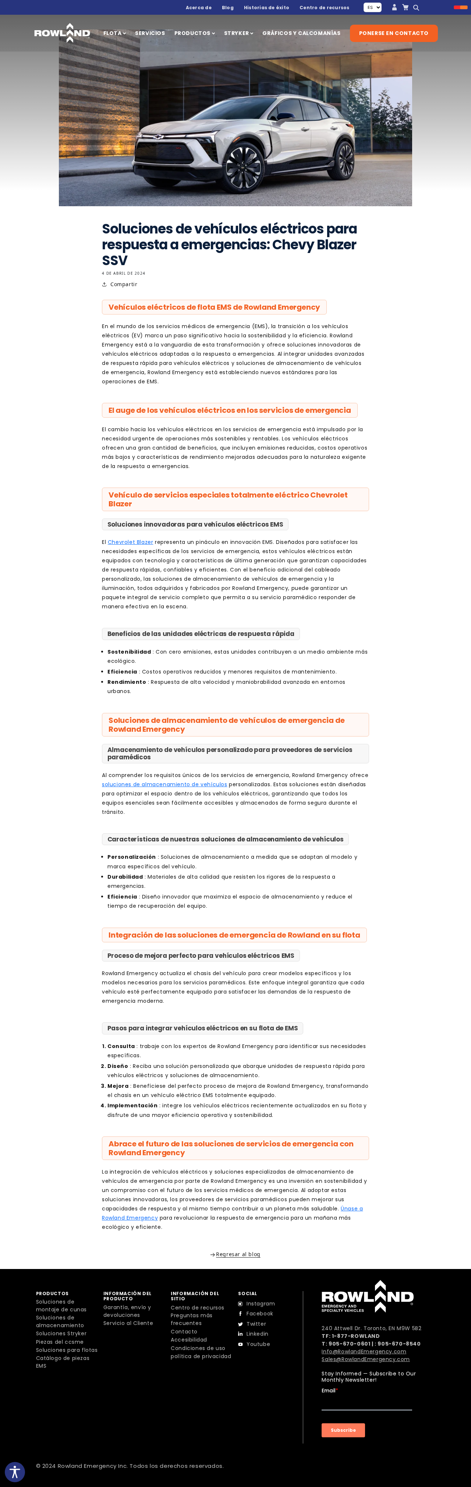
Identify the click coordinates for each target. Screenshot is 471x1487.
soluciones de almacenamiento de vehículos (164, 784)
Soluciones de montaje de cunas (61, 1305)
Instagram (261, 1303)
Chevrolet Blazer (130, 542)
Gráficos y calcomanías (301, 33)
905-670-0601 (349, 1343)
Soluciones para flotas (67, 1350)
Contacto (184, 1331)
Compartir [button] (123, 284)
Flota (113, 33)
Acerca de (199, 7)
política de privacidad (201, 1356)
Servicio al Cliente (128, 1323)
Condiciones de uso (198, 1348)
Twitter (256, 1324)
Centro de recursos (324, 7)
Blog (228, 7)
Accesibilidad (189, 1339)
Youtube (258, 1344)
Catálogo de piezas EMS (63, 1362)
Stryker (237, 33)
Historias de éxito (266, 7)
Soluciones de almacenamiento (60, 1321)
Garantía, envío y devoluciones (127, 1311)
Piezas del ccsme (60, 1342)
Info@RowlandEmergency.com (364, 1351)
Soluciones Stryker (61, 1333)
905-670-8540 (399, 1343)
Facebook (260, 1313)
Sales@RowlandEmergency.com (366, 1359)
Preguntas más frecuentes (192, 1319)
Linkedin (258, 1333)
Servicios (150, 33)
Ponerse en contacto (394, 33)
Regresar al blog (238, 1254)
